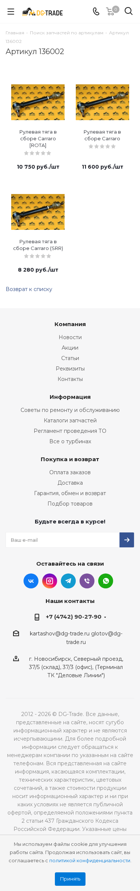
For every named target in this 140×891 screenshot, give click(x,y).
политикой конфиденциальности (89, 860)
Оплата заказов (70, 472)
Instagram (49, 580)
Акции (70, 347)
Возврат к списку (29, 289)
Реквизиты (70, 368)
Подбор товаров (70, 503)
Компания (70, 324)
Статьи (70, 358)
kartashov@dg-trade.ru (60, 633)
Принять (70, 879)
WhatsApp (105, 580)
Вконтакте (31, 580)
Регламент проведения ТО (70, 431)
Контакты (70, 379)
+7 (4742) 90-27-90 (74, 616)
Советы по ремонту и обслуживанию (70, 410)
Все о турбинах (70, 441)
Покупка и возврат (70, 459)
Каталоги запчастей (70, 420)
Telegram (68, 580)
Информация (70, 396)
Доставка (70, 482)
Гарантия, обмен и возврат (70, 493)
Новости (70, 337)
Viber (87, 580)
